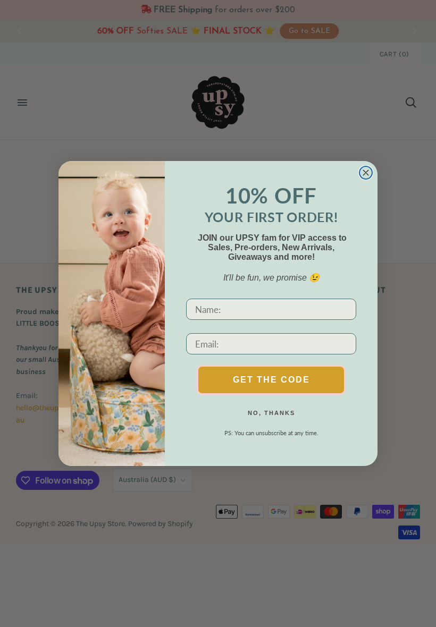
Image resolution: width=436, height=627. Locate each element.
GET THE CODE (271, 379)
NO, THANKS (271, 413)
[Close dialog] (365, 172)
